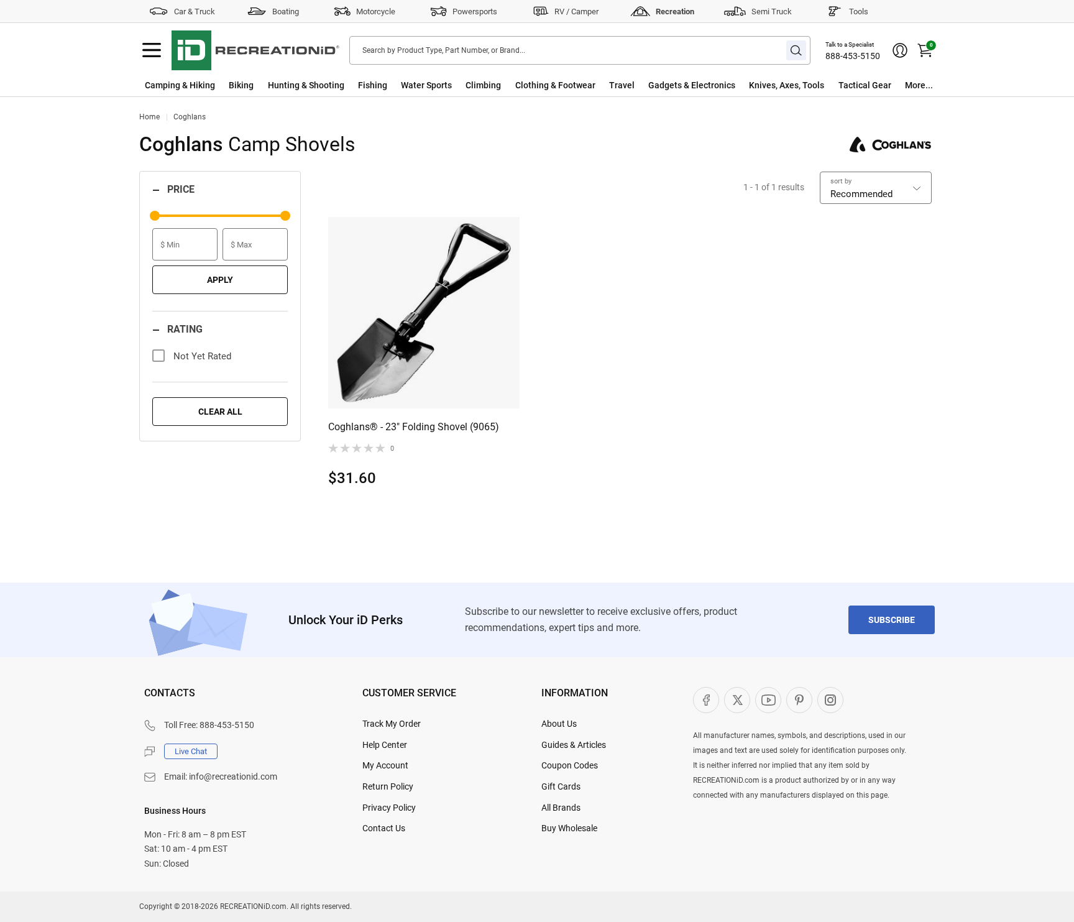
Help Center (384, 745)
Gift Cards (561, 786)
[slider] (155, 216)
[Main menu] (152, 50)
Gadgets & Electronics (691, 85)
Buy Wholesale (569, 828)
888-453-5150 (852, 56)
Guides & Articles (573, 745)
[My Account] (900, 50)
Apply (220, 280)
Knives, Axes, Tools (786, 85)
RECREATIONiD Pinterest (799, 700)
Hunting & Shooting (306, 85)
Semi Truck (771, 11)
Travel (622, 85)
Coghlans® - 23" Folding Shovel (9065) (413, 427)
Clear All (220, 412)
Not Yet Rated (202, 356)
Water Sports (426, 85)
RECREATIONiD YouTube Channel (768, 700)
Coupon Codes (569, 765)
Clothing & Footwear (555, 85)
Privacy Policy (389, 808)
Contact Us (383, 828)
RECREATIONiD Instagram (830, 700)
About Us (559, 724)
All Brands (561, 808)
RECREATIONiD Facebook (706, 700)
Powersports (474, 11)
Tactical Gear (864, 85)
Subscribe (891, 620)
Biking (241, 85)
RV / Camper (576, 11)
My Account (385, 765)
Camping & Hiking (180, 85)
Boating (285, 11)
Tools (858, 11)
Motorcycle (375, 11)
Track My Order (391, 724)
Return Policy (387, 786)
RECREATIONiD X (737, 700)
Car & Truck (194, 11)
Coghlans (189, 117)
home (149, 117)
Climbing (483, 85)
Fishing (372, 85)
